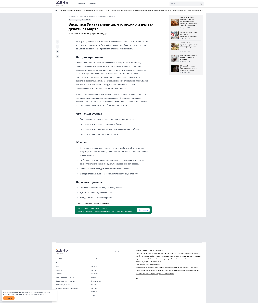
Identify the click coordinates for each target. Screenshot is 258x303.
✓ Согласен (9, 298)
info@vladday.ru (155, 264)
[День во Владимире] (62, 251)
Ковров (113, 10)
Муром (107, 10)
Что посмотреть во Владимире (92, 10)
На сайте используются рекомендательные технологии (155, 274)
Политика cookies (62, 292)
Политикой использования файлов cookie (29, 294)
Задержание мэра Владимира (70, 10)
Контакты (59, 274)
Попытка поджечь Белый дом (175, 10)
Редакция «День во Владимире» (95, 16)
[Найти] (201, 4)
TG (57, 51)
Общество (94, 266)
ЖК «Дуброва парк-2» (124, 10)
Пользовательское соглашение (66, 281)
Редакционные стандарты (65, 277)
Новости (81, 4)
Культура (94, 270)
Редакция (59, 270)
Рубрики (91, 4)
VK (57, 42)
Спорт (93, 295)
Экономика (94, 274)
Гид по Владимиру (97, 263)
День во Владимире (62, 3)
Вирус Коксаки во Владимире (197, 10)
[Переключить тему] (73, 3)
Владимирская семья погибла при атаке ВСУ (148, 10)
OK (57, 47)
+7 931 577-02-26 (155, 262)
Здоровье (94, 288)
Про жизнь (94, 285)
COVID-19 (94, 292)
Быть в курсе (143, 210)
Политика (94, 277)
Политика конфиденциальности (67, 288)
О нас (58, 266)
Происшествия (96, 281)
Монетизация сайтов (63, 285)
